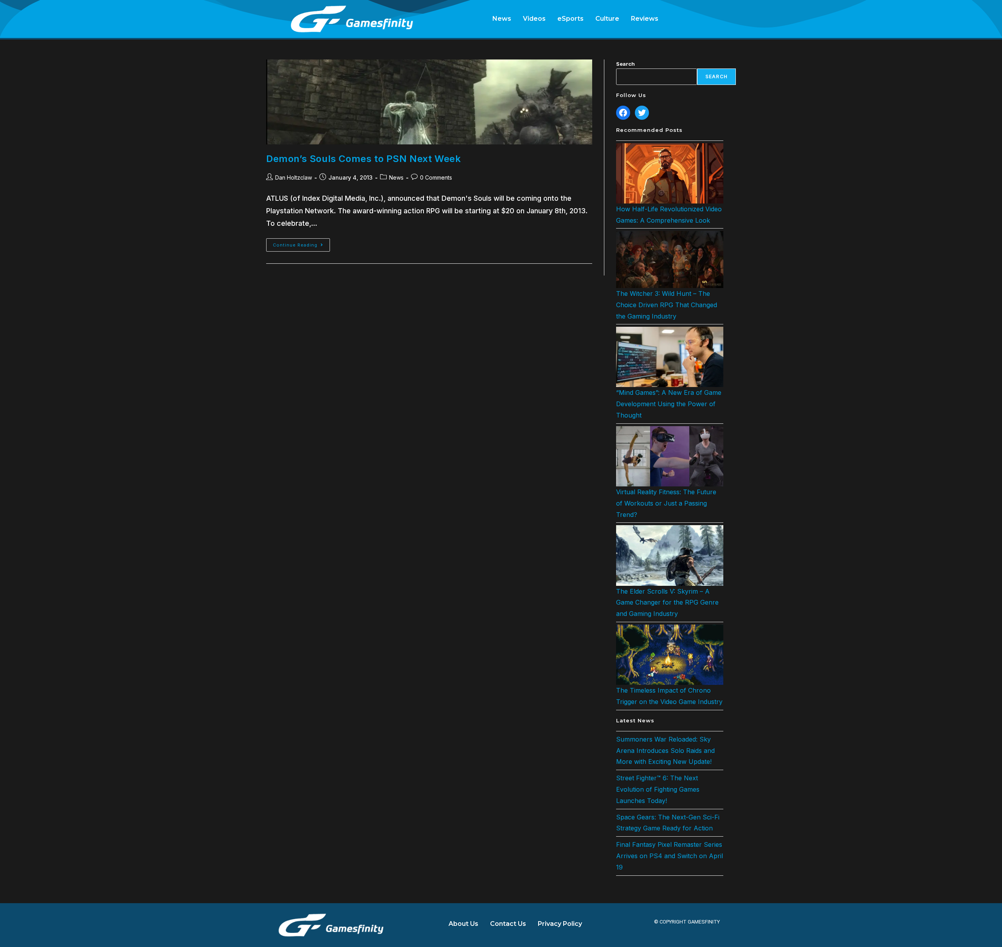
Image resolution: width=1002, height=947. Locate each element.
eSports (570, 18)
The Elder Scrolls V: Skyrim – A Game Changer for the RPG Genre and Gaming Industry (667, 602)
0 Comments (436, 177)
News (501, 18)
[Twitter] (642, 113)
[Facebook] (623, 113)
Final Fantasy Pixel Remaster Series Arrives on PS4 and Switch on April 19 (669, 856)
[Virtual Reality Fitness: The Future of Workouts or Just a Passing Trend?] (669, 456)
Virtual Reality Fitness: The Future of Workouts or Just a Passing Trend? (666, 503)
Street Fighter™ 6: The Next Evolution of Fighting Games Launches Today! (657, 789)
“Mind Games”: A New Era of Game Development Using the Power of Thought (668, 404)
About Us (463, 923)
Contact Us (508, 923)
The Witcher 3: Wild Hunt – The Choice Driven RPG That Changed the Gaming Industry (666, 305)
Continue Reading (301, 243)
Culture (607, 18)
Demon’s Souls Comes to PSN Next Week (363, 158)
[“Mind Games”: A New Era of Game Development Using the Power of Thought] (669, 357)
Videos (534, 18)
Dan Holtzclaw (293, 177)
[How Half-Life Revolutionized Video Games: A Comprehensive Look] (669, 173)
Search (625, 64)
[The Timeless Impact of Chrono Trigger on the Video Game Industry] (669, 655)
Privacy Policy (560, 923)
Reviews (644, 18)
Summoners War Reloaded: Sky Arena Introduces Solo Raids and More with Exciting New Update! (665, 750)
